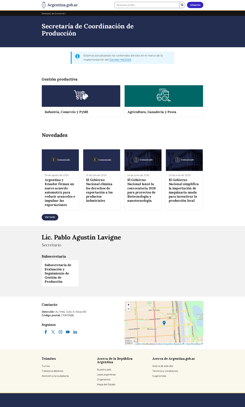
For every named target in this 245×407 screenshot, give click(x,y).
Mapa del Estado (106, 384)
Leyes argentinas (106, 374)
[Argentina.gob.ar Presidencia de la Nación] (60, 5)
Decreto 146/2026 (120, 59)
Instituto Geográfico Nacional (168, 343)
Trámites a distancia (52, 371)
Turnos (46, 366)
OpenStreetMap (193, 343)
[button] (164, 323)
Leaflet (138, 343)
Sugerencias (159, 376)
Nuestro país (104, 369)
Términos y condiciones (165, 371)
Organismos (103, 379)
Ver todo (50, 217)
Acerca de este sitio (162, 366)
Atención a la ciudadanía (55, 376)
